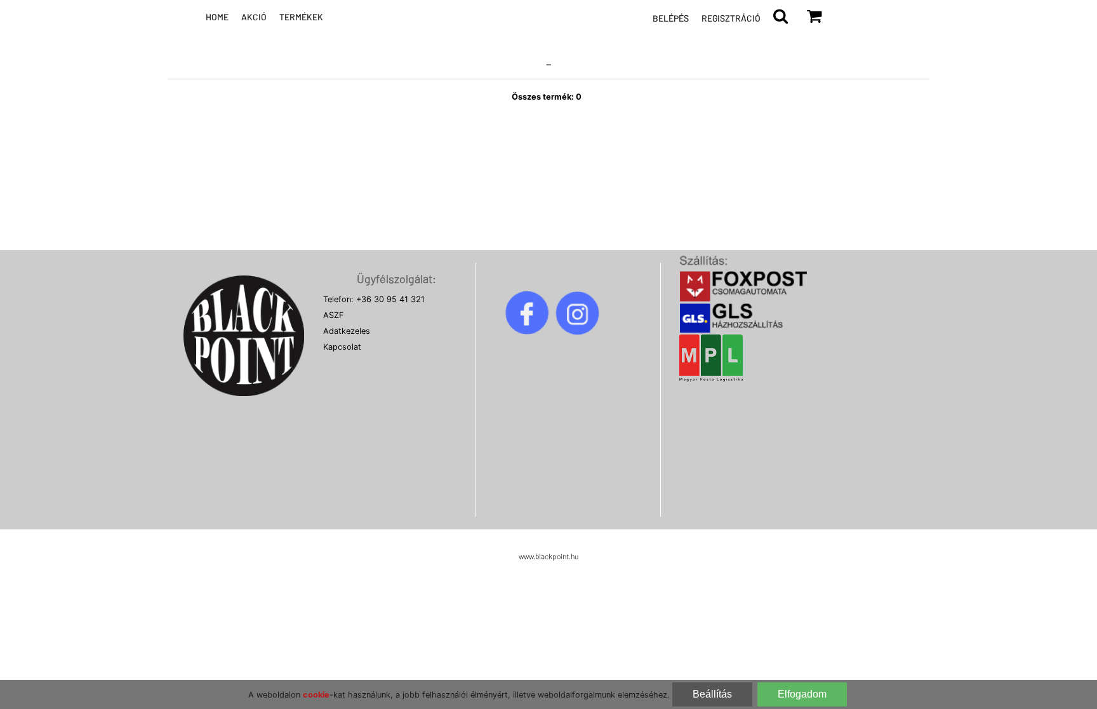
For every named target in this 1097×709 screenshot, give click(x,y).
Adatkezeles (346, 331)
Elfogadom (802, 694)
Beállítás (712, 694)
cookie (316, 694)
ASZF (333, 315)
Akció (254, 16)
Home (217, 16)
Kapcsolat (342, 347)
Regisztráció (731, 18)
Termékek (301, 16)
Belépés (671, 18)
